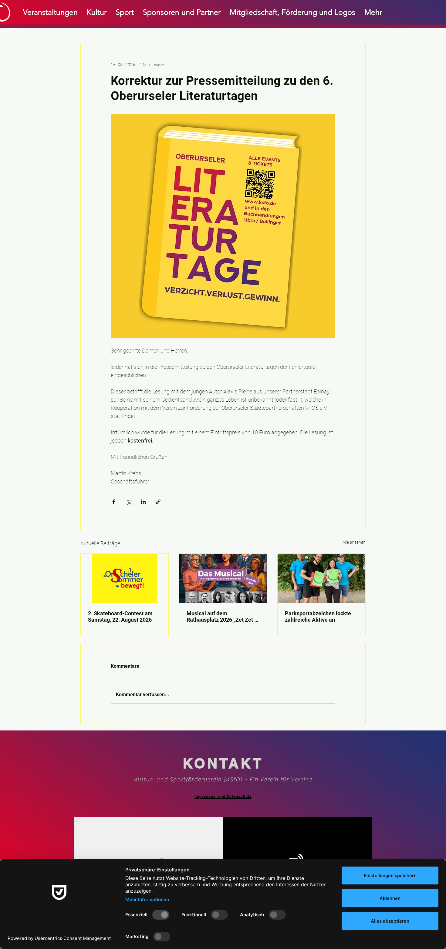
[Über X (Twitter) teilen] (128, 502)
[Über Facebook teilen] (114, 502)
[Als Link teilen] (158, 502)
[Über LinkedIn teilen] (143, 502)
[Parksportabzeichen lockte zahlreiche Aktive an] (321, 578)
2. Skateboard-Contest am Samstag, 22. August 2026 (120, 616)
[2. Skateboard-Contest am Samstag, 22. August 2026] (124, 578)
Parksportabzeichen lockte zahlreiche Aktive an (318, 616)
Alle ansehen (354, 542)
